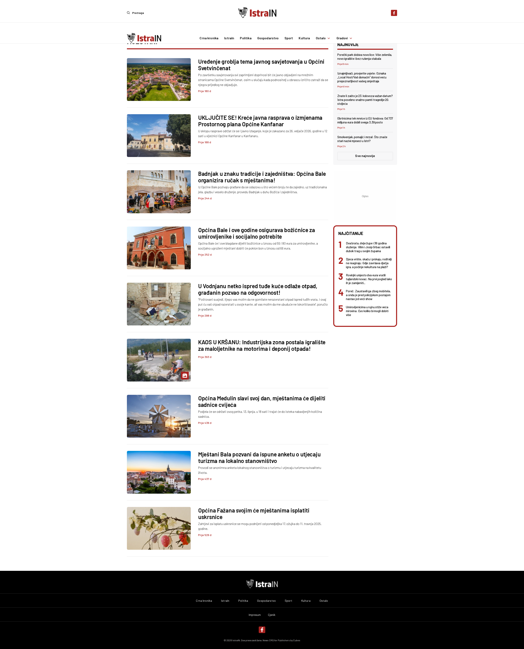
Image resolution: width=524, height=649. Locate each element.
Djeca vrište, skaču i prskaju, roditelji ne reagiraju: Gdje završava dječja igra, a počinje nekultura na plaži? (369, 263)
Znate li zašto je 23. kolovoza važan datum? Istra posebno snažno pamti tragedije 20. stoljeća (365, 99)
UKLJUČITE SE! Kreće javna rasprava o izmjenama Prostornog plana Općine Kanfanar (260, 120)
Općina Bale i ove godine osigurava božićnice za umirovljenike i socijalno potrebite (256, 233)
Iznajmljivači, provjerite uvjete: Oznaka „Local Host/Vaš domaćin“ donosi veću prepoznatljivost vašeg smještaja (361, 77)
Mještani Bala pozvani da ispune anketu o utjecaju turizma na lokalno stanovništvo (259, 457)
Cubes (296, 640)
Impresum (255, 614)
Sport (289, 38)
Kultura (304, 38)
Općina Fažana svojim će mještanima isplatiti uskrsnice (253, 513)
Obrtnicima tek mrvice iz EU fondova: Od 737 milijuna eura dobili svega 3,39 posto (365, 120)
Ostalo (321, 38)
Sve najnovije (365, 156)
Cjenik (272, 614)
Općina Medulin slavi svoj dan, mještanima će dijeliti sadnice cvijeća (261, 401)
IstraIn (229, 38)
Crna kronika (209, 38)
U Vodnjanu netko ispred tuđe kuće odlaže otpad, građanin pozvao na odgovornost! (257, 289)
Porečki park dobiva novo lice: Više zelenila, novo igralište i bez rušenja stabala (364, 56)
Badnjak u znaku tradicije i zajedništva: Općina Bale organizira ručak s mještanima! (262, 176)
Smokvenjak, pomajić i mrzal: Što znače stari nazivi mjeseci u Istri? (362, 139)
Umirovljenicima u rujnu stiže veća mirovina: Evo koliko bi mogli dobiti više (367, 311)
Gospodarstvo (268, 38)
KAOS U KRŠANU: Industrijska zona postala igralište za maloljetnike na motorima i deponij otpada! (261, 345)
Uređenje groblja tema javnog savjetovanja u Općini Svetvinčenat (261, 64)
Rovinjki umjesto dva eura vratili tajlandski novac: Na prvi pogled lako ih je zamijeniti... (369, 279)
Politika (245, 38)
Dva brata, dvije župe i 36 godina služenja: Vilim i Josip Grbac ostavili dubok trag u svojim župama (368, 247)
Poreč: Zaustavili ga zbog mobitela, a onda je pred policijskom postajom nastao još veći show (368, 295)
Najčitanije (350, 233)
